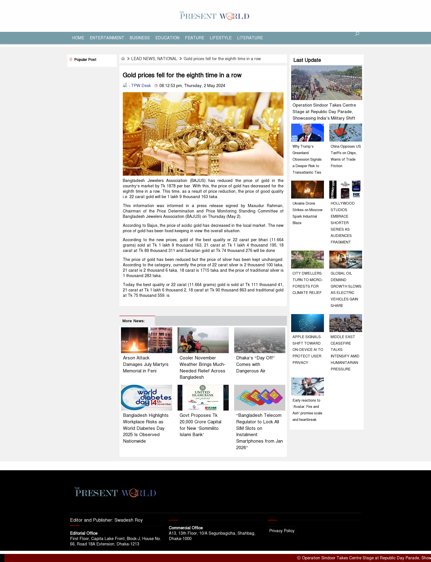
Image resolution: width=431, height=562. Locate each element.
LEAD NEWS (143, 58)
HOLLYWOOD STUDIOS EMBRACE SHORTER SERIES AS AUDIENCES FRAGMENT (343, 223)
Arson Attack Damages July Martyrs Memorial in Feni (146, 364)
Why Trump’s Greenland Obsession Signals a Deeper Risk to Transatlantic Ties (307, 159)
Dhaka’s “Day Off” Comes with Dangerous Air (255, 364)
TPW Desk (140, 85)
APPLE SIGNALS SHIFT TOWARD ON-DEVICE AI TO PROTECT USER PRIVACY (307, 350)
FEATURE (194, 37)
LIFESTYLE (221, 37)
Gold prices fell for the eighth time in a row (222, 58)
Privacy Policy (282, 530)
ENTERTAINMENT (107, 37)
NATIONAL (167, 58)
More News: (133, 321)
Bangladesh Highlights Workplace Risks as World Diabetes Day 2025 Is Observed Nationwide (146, 428)
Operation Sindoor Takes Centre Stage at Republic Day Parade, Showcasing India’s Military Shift (324, 112)
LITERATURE (250, 37)
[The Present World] (215, 15)
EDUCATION (167, 37)
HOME (78, 37)
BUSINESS (140, 37)
